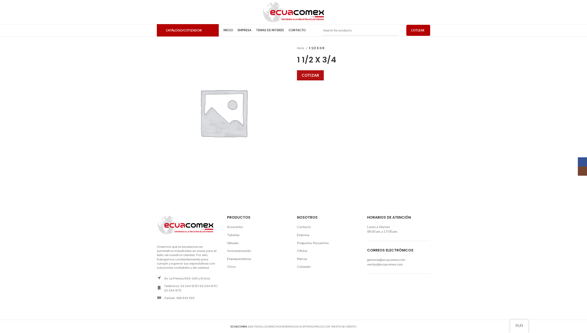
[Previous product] (418, 48)
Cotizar (310, 75)
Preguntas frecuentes (313, 243)
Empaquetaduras (239, 259)
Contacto (304, 227)
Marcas (302, 259)
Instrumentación (239, 251)
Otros (231, 266)
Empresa (303, 235)
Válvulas (233, 243)
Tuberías (233, 235)
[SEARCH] (393, 30)
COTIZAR (417, 30)
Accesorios (235, 227)
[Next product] (428, 48)
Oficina (302, 251)
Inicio (301, 48)
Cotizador (304, 266)
